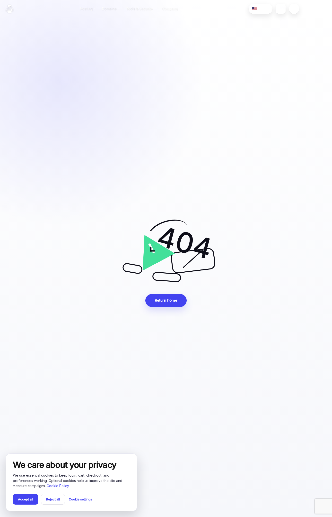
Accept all (25, 499)
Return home (166, 300)
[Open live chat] (294, 9)
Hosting (86, 9)
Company (170, 9)
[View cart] (281, 9)
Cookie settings (80, 499)
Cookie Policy (58, 486)
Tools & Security (139, 9)
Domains (109, 9)
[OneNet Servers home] (9, 9)
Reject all (53, 499)
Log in (317, 9)
